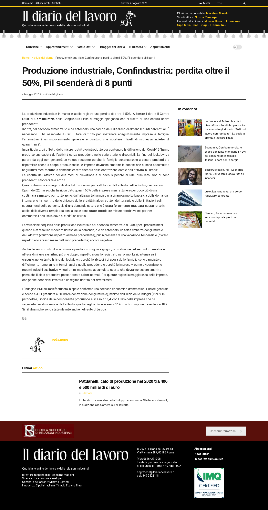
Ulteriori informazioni (223, 431)
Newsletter (201, 453)
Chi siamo (27, 3)
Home (26, 57)
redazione (60, 339)
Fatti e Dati (84, 47)
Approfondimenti (57, 47)
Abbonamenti (43, 3)
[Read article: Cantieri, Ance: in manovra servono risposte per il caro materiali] (190, 219)
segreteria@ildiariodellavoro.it (155, 472)
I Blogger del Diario (111, 47)
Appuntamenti (160, 47)
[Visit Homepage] (70, 15)
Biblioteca (136, 47)
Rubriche (32, 47)
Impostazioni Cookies (208, 459)
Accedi (206, 3)
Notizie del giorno (42, 57)
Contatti (56, 3)
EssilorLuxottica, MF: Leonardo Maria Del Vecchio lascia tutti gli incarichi (224, 173)
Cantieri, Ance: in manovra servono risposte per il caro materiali (221, 217)
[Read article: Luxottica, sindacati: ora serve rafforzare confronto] (190, 198)
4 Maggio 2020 (30, 94)
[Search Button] (243, 3)
